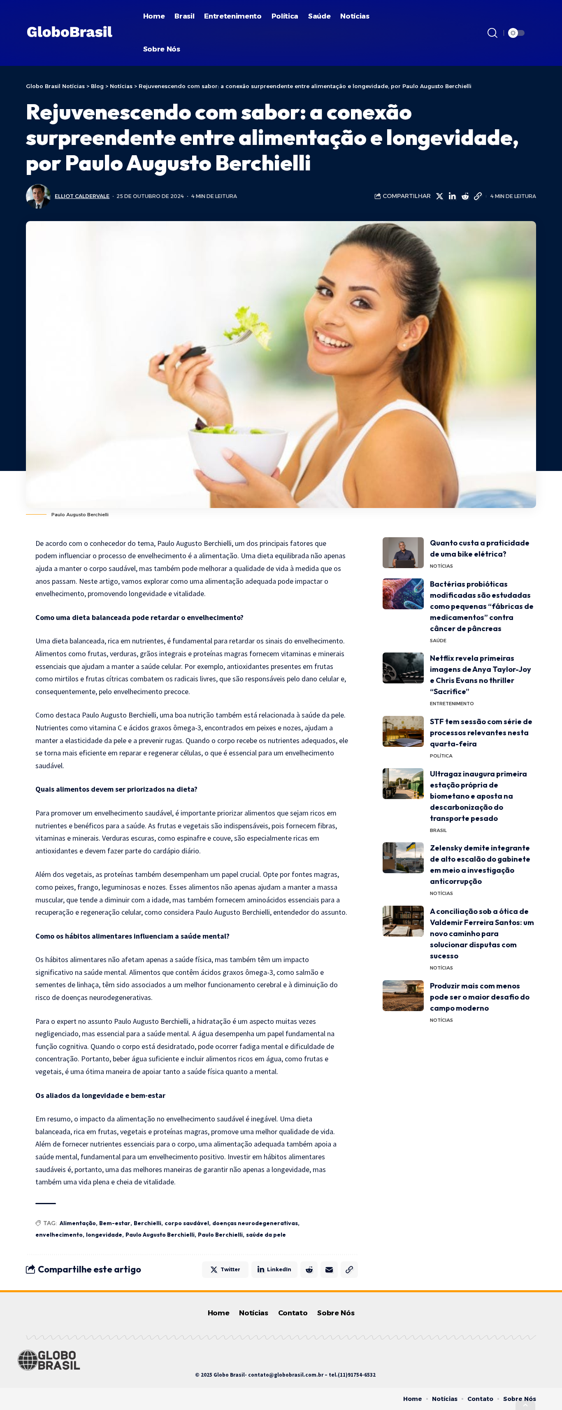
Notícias (441, 566)
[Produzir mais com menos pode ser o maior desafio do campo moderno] (403, 995)
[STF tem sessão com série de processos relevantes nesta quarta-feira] (403, 731)
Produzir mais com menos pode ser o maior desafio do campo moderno (479, 997)
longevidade (104, 1234)
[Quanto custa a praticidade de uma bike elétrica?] (403, 552)
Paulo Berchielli (220, 1234)
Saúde (438, 640)
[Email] (329, 1269)
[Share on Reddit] (465, 196)
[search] (492, 32)
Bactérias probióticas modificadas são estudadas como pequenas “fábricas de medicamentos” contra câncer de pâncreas (482, 606)
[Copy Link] (477, 196)
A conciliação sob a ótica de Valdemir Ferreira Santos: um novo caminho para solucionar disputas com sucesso (482, 933)
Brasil (438, 830)
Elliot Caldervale (82, 196)
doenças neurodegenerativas (255, 1223)
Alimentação (78, 1223)
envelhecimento (59, 1234)
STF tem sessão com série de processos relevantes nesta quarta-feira (481, 732)
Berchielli (147, 1223)
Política (441, 756)
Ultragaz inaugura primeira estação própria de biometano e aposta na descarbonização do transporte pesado (478, 796)
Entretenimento (452, 703)
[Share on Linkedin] (452, 196)
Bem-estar (114, 1223)
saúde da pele (266, 1234)
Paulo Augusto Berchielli (160, 1234)
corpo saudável (187, 1223)
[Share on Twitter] (439, 196)
